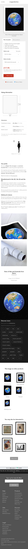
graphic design (13, 355)
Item (3, 358)
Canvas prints (18, 496)
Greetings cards (18, 502)
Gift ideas (4, 511)
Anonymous (14, 35)
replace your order (12, 207)
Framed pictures (18, 495)
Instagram (17, 518)
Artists (16, 513)
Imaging (20, 355)
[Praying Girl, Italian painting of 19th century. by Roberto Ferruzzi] (21, 428)
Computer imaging (6, 345)
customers (15, 191)
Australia (4, 332)
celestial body (5, 335)
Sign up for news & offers (14, 478)
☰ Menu (3, 2)
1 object (7, 328)
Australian (11, 332)
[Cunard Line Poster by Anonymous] (7, 445)
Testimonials (5, 496)
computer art (13, 335)
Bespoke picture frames (12, 541)
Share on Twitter (19, 82)
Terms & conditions (6, 524)
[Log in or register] (24, 2)
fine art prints (14, 175)
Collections (17, 515)
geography (12, 351)
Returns (4, 502)
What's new (17, 503)
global (19, 351)
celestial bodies (19, 332)
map (8, 358)
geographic (4, 351)
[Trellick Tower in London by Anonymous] (21, 447)
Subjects (17, 511)
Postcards (17, 500)
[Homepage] (14, 2)
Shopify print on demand (6, 544)
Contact (4, 493)
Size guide (18, 51)
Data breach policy (6, 530)
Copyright (4, 532)
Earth (19, 348)
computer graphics (6, 341)
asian (18, 328)
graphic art (4, 355)
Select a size (12, 51)
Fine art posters (18, 493)
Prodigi (7, 540)
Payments (4, 498)
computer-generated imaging (8, 348)
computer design (5, 338)
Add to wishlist (10, 82)
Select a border (7, 59)
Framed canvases (19, 498)
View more (14, 458)
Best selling (17, 510)
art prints (17, 48)
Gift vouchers (5, 510)
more (19, 358)
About (3, 495)
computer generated (16, 338)
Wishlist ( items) (6, 513)
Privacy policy (5, 526)
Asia (13, 328)
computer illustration (17, 341)
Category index (18, 517)
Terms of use (5, 528)
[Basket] (26, 2)
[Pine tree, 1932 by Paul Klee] (7, 429)
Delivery (3, 201)
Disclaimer (4, 533)
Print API (3, 540)
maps (13, 358)
